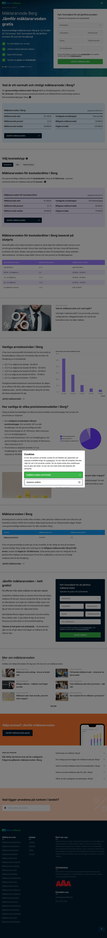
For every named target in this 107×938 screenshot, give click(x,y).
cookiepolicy (50, 461)
